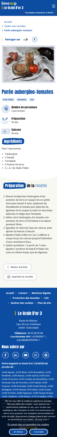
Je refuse (18, 432)
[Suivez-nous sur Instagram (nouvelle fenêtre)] (35, 355)
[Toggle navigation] (53, 7)
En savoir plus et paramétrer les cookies (28, 424)
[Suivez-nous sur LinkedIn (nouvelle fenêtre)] (15, 355)
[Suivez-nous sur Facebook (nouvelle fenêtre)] (5, 355)
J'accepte (39, 432)
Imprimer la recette (22, 276)
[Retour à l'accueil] (9, 3)
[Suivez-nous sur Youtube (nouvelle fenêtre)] (25, 355)
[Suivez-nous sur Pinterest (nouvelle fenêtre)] (45, 355)
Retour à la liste (19, 267)
